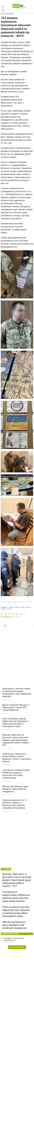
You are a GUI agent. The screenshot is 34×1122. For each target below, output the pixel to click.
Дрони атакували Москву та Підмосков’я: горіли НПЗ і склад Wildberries (15, 707)
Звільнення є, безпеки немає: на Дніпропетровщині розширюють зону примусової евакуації (16, 692)
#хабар (9, 609)
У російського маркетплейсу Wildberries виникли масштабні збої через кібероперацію (16, 774)
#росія (28, 607)
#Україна (3, 609)
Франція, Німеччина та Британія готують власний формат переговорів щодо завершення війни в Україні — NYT (16, 740)
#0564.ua (17, 607)
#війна (23, 607)
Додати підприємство (17, 947)
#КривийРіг (4, 607)
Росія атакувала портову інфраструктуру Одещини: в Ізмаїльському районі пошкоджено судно (15, 722)
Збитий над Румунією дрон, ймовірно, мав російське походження (15, 789)
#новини (11, 607)
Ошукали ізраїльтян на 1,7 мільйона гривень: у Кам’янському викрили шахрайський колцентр (14, 804)
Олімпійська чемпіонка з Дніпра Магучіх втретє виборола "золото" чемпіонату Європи (16, 758)
